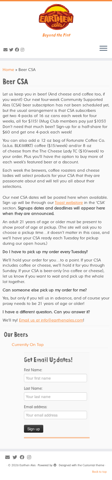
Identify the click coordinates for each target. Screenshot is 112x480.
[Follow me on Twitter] (12, 49)
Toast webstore (69, 202)
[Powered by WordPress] (55, 464)
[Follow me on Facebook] (18, 49)
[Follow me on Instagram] (23, 49)
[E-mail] (6, 49)
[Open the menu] (103, 49)
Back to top (99, 471)
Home (8, 69)
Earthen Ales (28, 465)
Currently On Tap (28, 344)
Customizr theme (93, 465)
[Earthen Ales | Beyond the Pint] (56, 17)
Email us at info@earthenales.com (51, 320)
